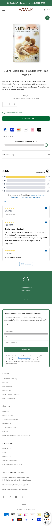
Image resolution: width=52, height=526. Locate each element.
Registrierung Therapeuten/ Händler (16, 435)
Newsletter (6, 391)
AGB (4, 452)
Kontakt (5, 383)
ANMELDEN (26, 349)
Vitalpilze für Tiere (9, 427)
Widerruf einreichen (9, 460)
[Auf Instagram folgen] (10, 497)
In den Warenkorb (26, 118)
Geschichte (6, 423)
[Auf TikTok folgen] (22, 497)
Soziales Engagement (10, 419)
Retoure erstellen (8, 399)
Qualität (5, 411)
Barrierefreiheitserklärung (12, 464)
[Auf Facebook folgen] (3, 497)
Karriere (5, 431)
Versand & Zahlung (9, 379)
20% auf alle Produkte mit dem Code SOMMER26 (26, 2)
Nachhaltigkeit (8, 415)
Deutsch (24, 504)
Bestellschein (7, 387)
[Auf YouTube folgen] (16, 497)
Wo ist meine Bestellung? (12, 395)
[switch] (47, 522)
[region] (26, 285)
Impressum (6, 456)
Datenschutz (7, 448)
